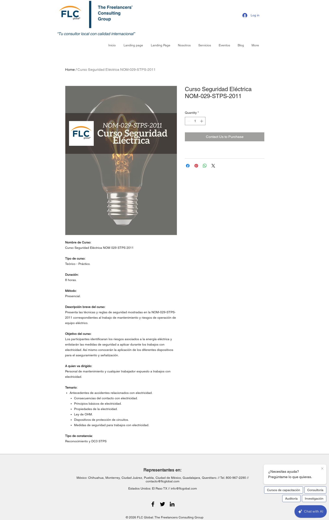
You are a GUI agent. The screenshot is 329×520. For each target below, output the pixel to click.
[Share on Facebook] (187, 165)
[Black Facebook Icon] (153, 504)
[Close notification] (322, 469)
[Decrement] (188, 121)
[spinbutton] (195, 121)
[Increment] (202, 121)
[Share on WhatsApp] (204, 165)
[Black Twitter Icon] (162, 504)
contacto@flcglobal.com (162, 481)
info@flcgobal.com (184, 488)
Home (70, 69)
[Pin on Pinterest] (196, 165)
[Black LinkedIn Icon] (172, 504)
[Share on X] (213, 165)
